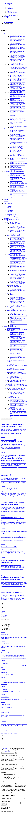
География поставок (12, 12)
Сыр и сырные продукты (13, 285)
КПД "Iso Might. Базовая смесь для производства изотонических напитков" (18, 188)
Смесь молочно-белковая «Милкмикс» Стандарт (16, 153)
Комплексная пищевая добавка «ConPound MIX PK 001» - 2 (17, 90)
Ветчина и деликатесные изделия (15, 369)
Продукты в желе (11, 374)
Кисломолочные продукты (14, 235)
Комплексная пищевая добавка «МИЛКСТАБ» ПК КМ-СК (17, 54)
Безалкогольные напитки (13, 397)
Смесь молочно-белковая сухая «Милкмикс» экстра (17, 97)
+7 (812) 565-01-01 (8, 22)
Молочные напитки (12, 222)
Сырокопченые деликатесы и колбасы (16, 365)
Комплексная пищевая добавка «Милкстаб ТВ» (17, 70)
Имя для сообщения (6, 798)
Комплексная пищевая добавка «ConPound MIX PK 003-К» (17, 82)
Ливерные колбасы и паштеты (14, 372)
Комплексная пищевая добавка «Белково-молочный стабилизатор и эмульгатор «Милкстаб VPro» (18, 67)
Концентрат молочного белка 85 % (18, 118)
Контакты (6, 16)
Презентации (10, 8)
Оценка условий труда (12, 15)
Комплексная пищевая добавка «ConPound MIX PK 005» (17, 60)
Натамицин (12, 124)
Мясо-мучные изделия (12, 377)
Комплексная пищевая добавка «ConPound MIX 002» (17, 133)
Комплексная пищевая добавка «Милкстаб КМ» (17, 52)
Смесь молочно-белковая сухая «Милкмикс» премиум (17, 45)
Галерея (9, 11)
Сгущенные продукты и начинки (15, 269)
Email (2, 800)
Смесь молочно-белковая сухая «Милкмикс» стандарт (17, 80)
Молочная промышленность (11, 33)
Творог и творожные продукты (15, 254)
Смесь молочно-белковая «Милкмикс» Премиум (16, 151)
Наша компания (8, 3)
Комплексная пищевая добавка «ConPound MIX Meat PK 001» (17, 139)
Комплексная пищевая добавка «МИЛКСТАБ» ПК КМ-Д (17, 57)
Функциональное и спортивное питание (14, 171)
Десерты (9, 293)
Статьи (8, 7)
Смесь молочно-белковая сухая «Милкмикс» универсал (17, 76)
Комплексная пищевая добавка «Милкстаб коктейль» (17, 39)
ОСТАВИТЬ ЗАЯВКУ (6, 419)
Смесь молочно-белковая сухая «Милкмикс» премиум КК (17, 145)
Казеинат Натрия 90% (15, 119)
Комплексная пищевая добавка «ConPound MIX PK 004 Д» (17, 106)
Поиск (5, 18)
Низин (11, 123)
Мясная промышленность (10, 128)
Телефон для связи (5, 801)
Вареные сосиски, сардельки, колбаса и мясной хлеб (17, 332)
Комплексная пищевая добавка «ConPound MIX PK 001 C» (17, 101)
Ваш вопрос (4, 803)
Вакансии (9, 14)
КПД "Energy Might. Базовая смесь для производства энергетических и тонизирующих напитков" (18, 184)
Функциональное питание (13, 408)
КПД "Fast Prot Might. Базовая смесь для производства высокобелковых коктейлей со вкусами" (17, 177)
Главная (6, 199)
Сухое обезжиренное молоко (17, 116)
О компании (10, 4)
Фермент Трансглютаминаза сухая (18, 126)
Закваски (12, 127)
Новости (9, 5)
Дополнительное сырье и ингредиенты (17, 310)
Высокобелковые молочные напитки (16, 388)
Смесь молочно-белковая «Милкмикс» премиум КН (16, 148)
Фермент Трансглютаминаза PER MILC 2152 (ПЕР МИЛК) (18, 121)
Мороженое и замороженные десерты (16, 306)
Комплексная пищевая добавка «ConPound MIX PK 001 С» (17, 136)
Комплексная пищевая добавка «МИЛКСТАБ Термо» (17, 42)
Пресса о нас (10, 9)
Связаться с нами (8, 23)
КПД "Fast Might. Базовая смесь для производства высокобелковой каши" (18, 193)
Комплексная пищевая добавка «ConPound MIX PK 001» (17, 88)
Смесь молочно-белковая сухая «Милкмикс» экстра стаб (17, 37)
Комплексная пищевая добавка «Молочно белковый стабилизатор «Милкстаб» (18, 142)
